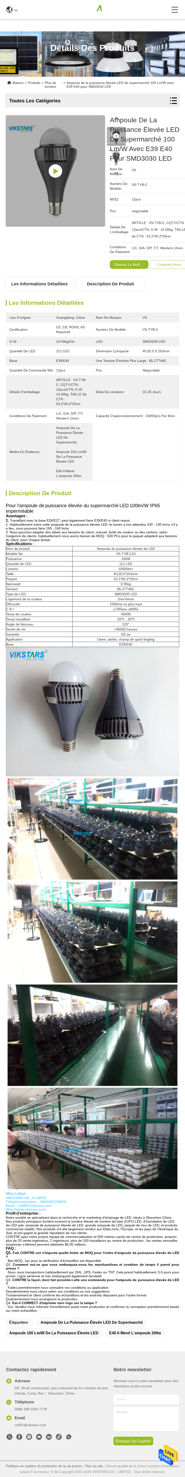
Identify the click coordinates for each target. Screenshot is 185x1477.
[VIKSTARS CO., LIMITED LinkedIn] (49, 1438)
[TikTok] (58, 1438)
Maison (18, 83)
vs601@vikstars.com (30, 1425)
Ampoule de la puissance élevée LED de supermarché (91, 1322)
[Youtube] (39, 1438)
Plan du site (94, 1466)
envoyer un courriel (133, 1441)
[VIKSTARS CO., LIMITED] (94, 10)
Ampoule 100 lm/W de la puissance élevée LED (54, 1333)
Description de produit (110, 284)
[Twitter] (9, 1438)
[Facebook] (19, 1438)
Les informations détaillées (39, 284)
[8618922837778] (68, 1438)
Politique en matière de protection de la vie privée (43, 1466)
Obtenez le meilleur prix (133, 264)
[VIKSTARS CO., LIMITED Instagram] (29, 1438)
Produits (34, 83)
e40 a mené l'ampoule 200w (135, 1333)
